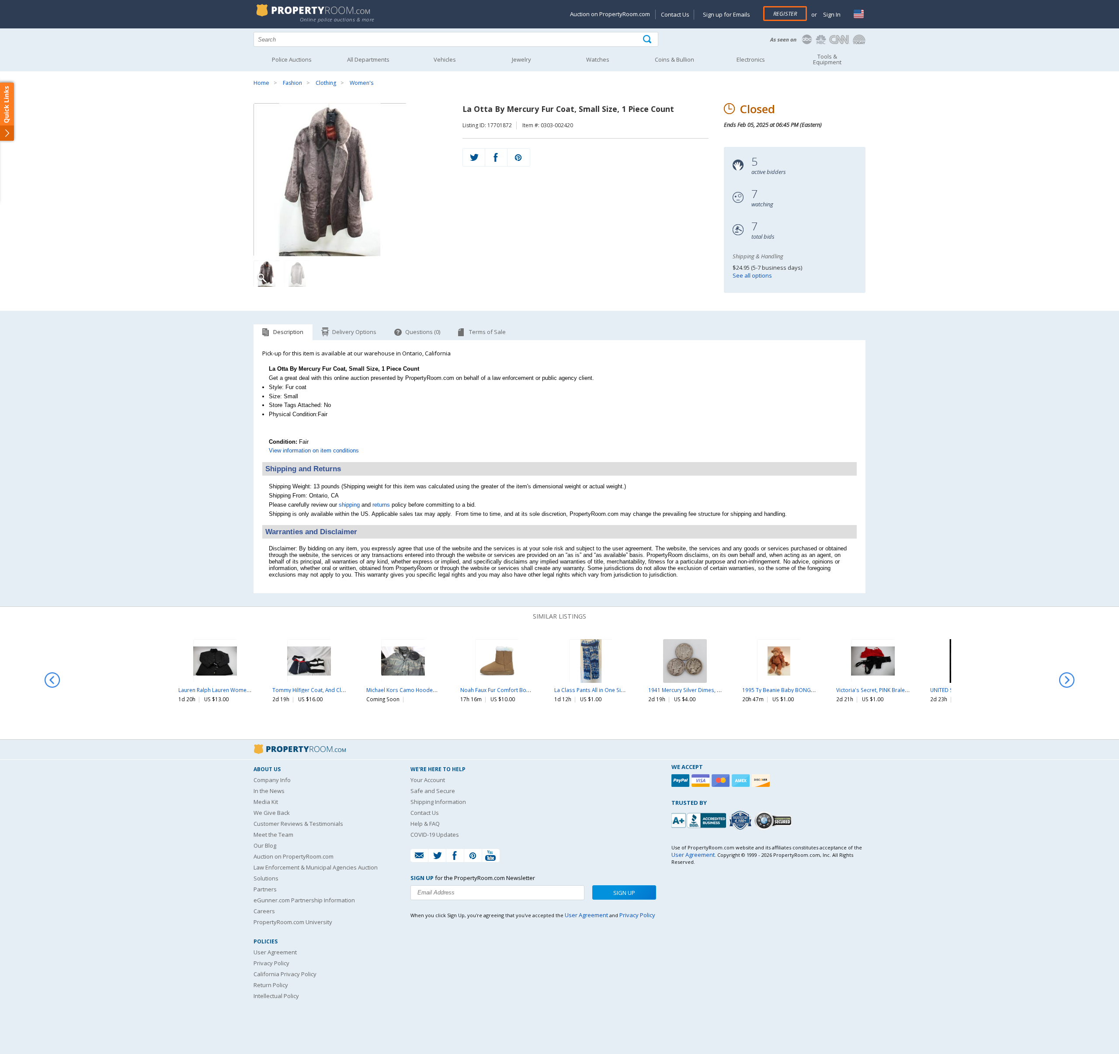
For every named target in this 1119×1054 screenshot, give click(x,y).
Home (261, 83)
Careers (264, 911)
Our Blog (265, 845)
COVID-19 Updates (434, 834)
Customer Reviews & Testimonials (298, 824)
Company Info (272, 780)
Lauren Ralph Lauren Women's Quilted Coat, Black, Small (248, 689)
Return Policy (271, 985)
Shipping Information (438, 802)
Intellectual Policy (276, 996)
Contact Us (675, 14)
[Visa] (702, 780)
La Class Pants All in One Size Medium (601, 689)
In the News (269, 791)
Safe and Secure (432, 791)
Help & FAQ (425, 824)
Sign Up (624, 893)
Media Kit (266, 802)
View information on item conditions (314, 450)
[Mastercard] (722, 780)
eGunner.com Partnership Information (304, 900)
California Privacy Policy (285, 974)
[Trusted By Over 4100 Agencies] (741, 820)
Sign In (831, 14)
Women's (361, 83)
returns (381, 504)
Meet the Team (273, 834)
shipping (349, 504)
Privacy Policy (271, 963)
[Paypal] (681, 780)
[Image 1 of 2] (350, 179)
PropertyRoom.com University (293, 922)
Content (8, 111)
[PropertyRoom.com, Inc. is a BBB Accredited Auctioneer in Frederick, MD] (699, 819)
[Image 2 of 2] (297, 274)
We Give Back (272, 813)
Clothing (326, 83)
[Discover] (762, 780)
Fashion (292, 83)
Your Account (427, 780)
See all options (752, 275)
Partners (265, 889)
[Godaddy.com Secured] (774, 820)
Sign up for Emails (726, 14)
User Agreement (275, 952)
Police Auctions (292, 59)
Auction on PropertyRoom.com (610, 14)
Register (785, 13)
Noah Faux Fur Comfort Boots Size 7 (505, 689)
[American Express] (742, 780)
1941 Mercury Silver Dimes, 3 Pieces (692, 689)
